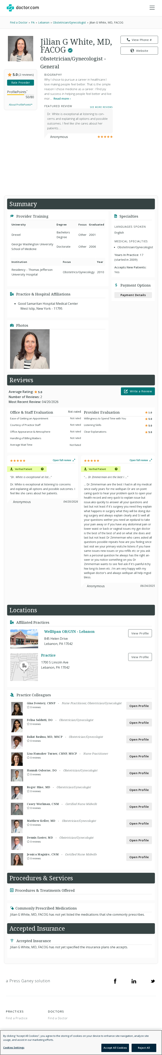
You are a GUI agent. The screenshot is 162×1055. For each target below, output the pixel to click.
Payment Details (133, 295)
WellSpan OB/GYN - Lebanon (69, 631)
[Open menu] (152, 8)
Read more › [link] (62, 98)
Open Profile (139, 706)
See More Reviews (101, 107)
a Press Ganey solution (28, 980)
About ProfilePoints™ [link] (20, 104)
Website (142, 51)
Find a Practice (16, 1018)
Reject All (144, 1047)
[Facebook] (115, 981)
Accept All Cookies (115, 1047)
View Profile (140, 633)
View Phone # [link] (142, 40)
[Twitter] (152, 981)
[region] (81, 1042)
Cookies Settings (13, 1047)
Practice (48, 655)
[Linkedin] (134, 981)
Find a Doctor (58, 1018)
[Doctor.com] (23, 8)
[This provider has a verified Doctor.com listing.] (70, 49)
